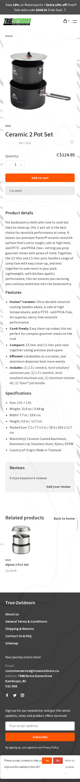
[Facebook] (7, 695)
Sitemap (11, 643)
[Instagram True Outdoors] (22, 695)
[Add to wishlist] (72, 143)
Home (9, 36)
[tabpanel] (40, 80)
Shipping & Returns (19, 628)
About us (12, 614)
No (58, 760)
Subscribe (40, 737)
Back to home (64, 518)
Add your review (58, 486)
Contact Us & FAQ (18, 636)
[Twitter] (14, 695)
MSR (8, 126)
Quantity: (12, 156)
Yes (47, 760)
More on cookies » (70, 767)
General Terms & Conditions (26, 621)
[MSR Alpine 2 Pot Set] (21, 540)
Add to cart (40, 178)
